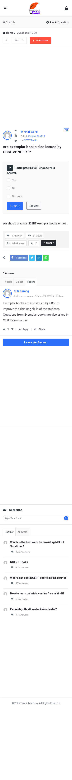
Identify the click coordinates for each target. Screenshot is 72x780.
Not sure (17, 196)
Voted (8, 281)
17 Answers (22, 614)
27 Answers (22, 583)
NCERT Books (30, 140)
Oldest (19, 281)
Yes (14, 180)
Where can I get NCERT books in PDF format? (39, 577)
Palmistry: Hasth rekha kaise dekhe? (33, 609)
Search (10, 22)
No (14, 188)
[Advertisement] (36, 86)
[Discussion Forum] (35, 8)
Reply (25, 329)
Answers (22, 531)
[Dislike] (16, 141)
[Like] (16, 130)
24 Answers (22, 599)
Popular (9, 531)
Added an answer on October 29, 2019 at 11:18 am (38, 296)
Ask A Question (59, 22)
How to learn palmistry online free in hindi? (37, 593)
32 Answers (22, 567)
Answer (49, 242)
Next (18, 40)
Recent (31, 281)
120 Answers (23, 551)
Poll (66, 129)
